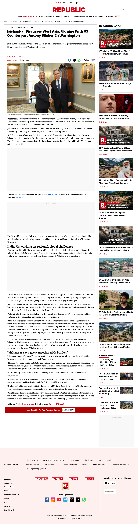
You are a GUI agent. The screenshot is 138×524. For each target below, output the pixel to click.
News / (6, 21)
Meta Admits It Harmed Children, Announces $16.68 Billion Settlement (115, 117)
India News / (14, 21)
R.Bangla (73, 3)
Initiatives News (104, 383)
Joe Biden (20, 197)
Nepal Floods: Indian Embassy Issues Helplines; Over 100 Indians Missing (115, 346)
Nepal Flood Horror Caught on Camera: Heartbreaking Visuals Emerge (112, 215)
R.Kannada (80, 3)
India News (12, 60)
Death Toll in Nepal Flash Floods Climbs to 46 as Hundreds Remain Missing (116, 249)
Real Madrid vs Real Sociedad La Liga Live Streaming (115, 85)
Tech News (103, 122)
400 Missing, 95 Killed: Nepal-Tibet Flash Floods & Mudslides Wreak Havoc (116, 52)
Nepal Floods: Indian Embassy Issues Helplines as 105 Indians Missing (108, 406)
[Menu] (121, 9)
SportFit (101, 90)
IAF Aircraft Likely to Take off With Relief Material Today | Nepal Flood (114, 281)
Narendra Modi (51, 194)
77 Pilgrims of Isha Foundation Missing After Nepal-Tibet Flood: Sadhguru (116, 181)
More (117, 16)
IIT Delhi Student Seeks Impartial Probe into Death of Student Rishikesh (116, 313)
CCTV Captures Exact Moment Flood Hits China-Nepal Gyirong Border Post (115, 149)
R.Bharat (65, 3)
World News (103, 57)
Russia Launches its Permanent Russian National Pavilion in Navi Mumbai (108, 377)
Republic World (57, 3)
